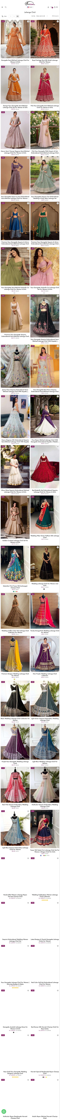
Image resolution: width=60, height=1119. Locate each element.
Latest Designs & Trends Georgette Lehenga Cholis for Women (45, 940)
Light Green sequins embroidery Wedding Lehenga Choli (45, 719)
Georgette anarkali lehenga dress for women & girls (15, 1028)
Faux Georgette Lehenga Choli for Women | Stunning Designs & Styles (15, 983)
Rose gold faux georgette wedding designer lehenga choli (15, 1072)
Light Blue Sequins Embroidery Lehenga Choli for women (15, 848)
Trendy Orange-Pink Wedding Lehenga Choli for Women (44, 631)
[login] (48, 7)
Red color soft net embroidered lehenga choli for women (44, 983)
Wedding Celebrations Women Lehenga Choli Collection (45, 895)
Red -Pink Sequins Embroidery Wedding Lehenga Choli (15, 805)
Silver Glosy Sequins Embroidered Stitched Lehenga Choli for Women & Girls (15, 491)
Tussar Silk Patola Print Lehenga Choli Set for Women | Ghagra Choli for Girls (44, 851)
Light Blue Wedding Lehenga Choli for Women (44, 762)
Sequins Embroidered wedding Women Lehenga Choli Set (15, 940)
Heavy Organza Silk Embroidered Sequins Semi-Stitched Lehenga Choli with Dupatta (15, 441)
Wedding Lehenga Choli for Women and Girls (45, 584)
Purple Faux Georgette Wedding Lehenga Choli (15, 762)
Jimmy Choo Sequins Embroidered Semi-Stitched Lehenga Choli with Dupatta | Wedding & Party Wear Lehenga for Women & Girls (15, 390)
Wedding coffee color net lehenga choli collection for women (15, 631)
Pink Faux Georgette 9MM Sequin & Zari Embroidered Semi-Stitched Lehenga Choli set (45, 152)
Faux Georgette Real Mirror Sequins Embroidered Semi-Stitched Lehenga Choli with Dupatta (45, 390)
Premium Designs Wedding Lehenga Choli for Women (15, 674)
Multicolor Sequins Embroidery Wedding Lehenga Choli (45, 805)
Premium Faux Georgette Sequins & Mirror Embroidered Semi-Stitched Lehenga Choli (15, 243)
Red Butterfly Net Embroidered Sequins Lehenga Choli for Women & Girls (45, 491)
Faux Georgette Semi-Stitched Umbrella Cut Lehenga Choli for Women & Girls (15, 288)
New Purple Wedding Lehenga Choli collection (45, 674)
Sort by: (33, 16)
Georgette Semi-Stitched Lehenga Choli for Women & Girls (15, 61)
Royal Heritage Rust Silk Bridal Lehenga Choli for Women (45, 61)
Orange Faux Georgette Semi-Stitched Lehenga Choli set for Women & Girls (15, 106)
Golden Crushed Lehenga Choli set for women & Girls (15, 541)
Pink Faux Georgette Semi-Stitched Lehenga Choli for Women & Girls (45, 106)
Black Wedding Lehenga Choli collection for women (15, 719)
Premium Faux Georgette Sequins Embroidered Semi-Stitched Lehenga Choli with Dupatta (15, 335)
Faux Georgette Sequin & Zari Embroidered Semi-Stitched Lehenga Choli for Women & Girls (15, 197)
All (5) (48, 855)
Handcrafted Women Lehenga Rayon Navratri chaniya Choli (15, 895)
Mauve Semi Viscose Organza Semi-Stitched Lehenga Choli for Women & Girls (15, 152)
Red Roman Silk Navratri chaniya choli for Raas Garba (45, 1028)
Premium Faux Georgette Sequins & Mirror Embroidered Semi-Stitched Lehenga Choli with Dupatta (45, 243)
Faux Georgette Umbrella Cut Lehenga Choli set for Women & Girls (45, 288)
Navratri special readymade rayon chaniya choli (45, 1072)
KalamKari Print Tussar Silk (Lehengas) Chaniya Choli (15, 587)
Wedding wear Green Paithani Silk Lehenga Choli (45, 536)
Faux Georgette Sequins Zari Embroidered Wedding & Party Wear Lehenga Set (44, 197)
